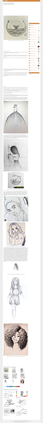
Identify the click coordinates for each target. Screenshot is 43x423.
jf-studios (6, 0)
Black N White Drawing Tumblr (33, 29)
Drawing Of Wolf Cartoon (33, 27)
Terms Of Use (22, 420)
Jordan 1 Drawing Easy (18, 414)
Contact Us (18, 420)
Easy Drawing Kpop (32, 60)
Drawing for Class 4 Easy (33, 62)
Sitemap (15, 420)
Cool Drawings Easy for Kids (33, 55)
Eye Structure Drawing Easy (33, 41)
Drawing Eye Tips (6, 414)
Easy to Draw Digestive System (33, 46)
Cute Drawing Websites (32, 53)
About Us (24, 420)
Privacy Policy (27, 420)
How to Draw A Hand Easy (6, 397)
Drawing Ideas (5, 415)
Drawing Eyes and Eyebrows (33, 67)
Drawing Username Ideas (33, 39)
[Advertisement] (16, 10)
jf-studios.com (5, 191)
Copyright (20, 420)
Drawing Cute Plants (18, 397)
